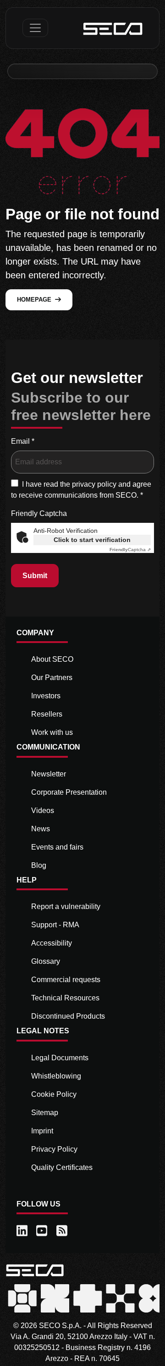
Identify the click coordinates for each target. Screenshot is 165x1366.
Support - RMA (55, 925)
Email (22, 441)
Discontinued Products (68, 1016)
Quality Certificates (62, 1167)
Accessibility (51, 943)
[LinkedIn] (22, 1231)
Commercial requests (65, 979)
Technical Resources (65, 998)
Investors (45, 696)
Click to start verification (92, 539)
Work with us (52, 732)
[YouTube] (42, 1231)
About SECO (52, 659)
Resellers (46, 714)
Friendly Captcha (39, 513)
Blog (38, 865)
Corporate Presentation (69, 792)
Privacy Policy (54, 1149)
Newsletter (48, 774)
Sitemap (44, 1112)
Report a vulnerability (65, 906)
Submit (34, 575)
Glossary (45, 961)
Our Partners (51, 677)
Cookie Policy (54, 1094)
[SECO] (35, 1270)
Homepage (34, 299)
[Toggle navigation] (35, 28)
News (40, 829)
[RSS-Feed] (62, 1231)
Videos (42, 810)
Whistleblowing (56, 1076)
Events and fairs (57, 847)
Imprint (42, 1131)
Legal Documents (59, 1058)
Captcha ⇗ (130, 549)
